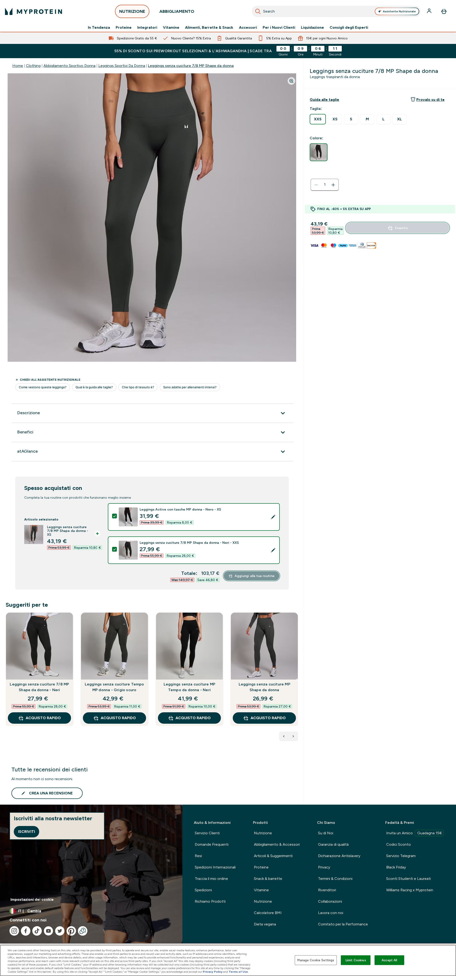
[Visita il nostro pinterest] (71, 931)
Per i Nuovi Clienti (279, 27)
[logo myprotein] (33, 11)
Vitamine (171, 27)
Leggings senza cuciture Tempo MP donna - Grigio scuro (114, 687)
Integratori (147, 27)
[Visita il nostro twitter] (60, 931)
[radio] (318, 119)
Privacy (324, 867)
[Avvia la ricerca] (258, 11)
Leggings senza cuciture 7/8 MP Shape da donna (191, 66)
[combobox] (336, 11)
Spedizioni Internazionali (215, 867)
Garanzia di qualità (333, 844)
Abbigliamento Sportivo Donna (69, 66)
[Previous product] (284, 736)
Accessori (248, 27)
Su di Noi (325, 833)
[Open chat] (82, 931)
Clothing (33, 66)
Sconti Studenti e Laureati (408, 879)
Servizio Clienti (207, 833)
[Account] (430, 11)
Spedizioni (203, 890)
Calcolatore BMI (268, 913)
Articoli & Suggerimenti (273, 856)
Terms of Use (238, 971)
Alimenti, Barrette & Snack (209, 27)
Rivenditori (327, 890)
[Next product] (293, 736)
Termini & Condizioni (335, 879)
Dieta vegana (265, 924)
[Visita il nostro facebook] (25, 931)
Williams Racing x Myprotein (409, 890)
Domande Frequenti (211, 844)
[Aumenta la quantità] (333, 185)
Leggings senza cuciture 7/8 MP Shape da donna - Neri (39, 687)
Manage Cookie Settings (315, 960)
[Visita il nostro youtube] (48, 931)
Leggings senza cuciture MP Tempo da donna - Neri (189, 687)
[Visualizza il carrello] (444, 11)
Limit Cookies (356, 960)
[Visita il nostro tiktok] (37, 931)
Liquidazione (312, 27)
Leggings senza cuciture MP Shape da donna (264, 687)
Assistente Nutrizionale (399, 11)
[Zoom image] (291, 81)
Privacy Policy (213, 971)
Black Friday (396, 867)
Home (17, 66)
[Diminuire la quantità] (316, 185)
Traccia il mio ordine (211, 879)
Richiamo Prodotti (210, 901)
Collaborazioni (330, 901)
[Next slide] (297, 679)
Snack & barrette (268, 879)
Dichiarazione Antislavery (339, 856)
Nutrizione (263, 833)
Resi (198, 856)
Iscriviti (26, 832)
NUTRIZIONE (132, 11)
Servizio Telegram (401, 856)
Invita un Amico (414, 833)
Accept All (389, 960)
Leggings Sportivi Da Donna (121, 66)
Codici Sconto (398, 844)
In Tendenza (99, 27)
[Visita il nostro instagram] (14, 931)
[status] (324, 185)
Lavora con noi (330, 913)
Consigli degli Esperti (349, 27)
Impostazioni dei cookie (32, 899)
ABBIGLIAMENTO (176, 11)
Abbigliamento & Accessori (277, 844)
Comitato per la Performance (343, 924)
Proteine (124, 27)
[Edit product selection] (273, 517)
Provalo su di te (430, 100)
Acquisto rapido (43, 718)
